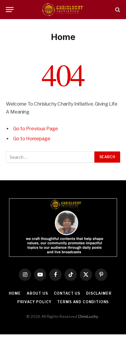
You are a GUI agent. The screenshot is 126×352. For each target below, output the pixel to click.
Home (15, 293)
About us (37, 293)
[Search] (117, 9)
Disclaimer (98, 293)
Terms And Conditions (83, 302)
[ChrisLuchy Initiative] (63, 9)
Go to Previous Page (35, 128)
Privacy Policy (34, 302)
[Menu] (9, 9)
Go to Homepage (31, 138)
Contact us (67, 293)
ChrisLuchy (88, 316)
